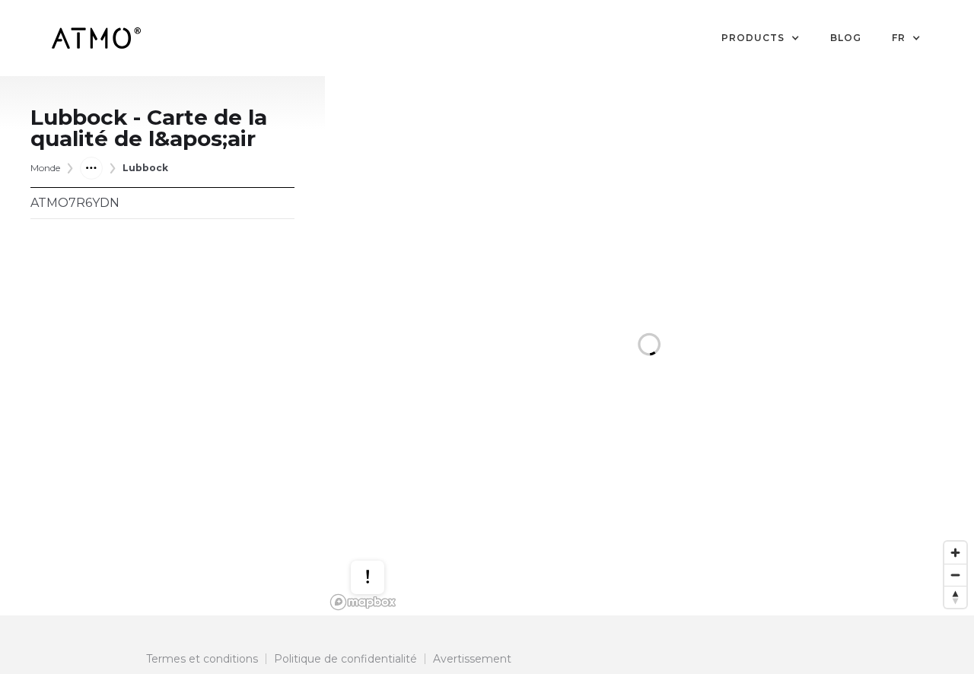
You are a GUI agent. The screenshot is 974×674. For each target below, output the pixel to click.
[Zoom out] (955, 575)
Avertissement (472, 658)
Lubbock (145, 167)
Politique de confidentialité (345, 658)
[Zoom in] (955, 553)
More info (382, 539)
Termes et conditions (202, 658)
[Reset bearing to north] (955, 597)
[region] (649, 345)
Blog (845, 37)
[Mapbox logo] (362, 602)
